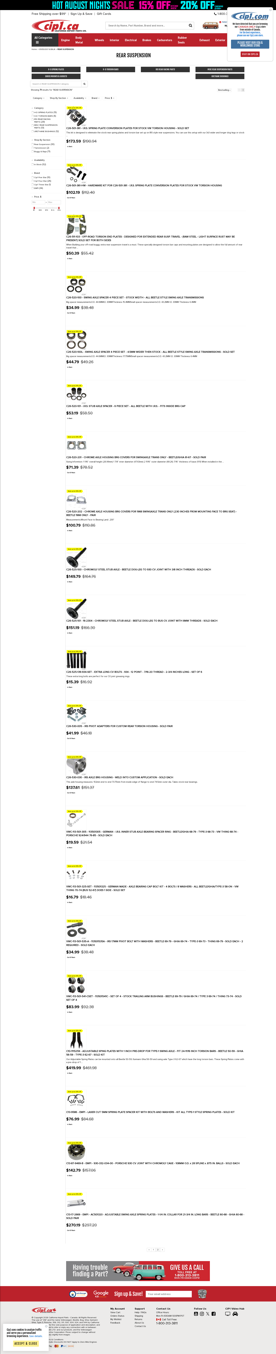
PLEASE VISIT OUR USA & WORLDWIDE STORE (250, 44)
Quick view (76, 152)
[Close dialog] (270, 9)
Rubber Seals (182, 40)
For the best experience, (250, 32)
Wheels (99, 40)
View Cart (115, 1312)
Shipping (139, 1315)
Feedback (115, 1322)
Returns (138, 1319)
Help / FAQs (140, 1312)
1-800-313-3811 (167, 1323)
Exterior (220, 40)
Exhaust (205, 40)
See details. (36, 1336)
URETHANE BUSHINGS (219, 76)
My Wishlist (115, 1319)
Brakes (146, 40)
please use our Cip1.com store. (250, 35)
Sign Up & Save (81, 14)
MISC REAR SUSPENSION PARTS (220, 69)
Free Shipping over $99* (49, 14)
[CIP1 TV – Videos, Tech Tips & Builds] (228, 1314)
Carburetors (164, 40)
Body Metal (79, 40)
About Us (139, 1322)
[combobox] (149, 25)
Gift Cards (104, 14)
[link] (94, 5)
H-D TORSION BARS (110, 69)
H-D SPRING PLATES (56, 69)
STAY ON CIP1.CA (250, 54)
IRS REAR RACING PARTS (165, 69)
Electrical (131, 40)
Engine (65, 40)
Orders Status (117, 1315)
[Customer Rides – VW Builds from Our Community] (235, 1314)
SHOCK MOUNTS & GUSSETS (56, 76)
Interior (114, 40)
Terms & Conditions (54, 1339)
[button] (239, 89)
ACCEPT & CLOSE (26, 1343)
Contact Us (140, 1326)
